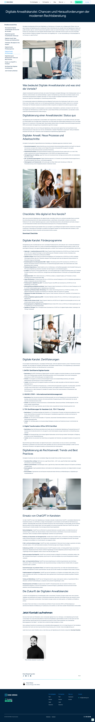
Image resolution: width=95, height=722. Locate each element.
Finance (50, 699)
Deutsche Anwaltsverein (47, 471)
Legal (50, 702)
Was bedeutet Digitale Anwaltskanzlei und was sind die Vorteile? (12, 29)
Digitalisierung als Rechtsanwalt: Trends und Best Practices (11, 57)
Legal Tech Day (51, 464)
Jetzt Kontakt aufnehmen (11, 70)
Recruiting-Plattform (39, 618)
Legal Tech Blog (64, 461)
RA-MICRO (52, 153)
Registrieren (78, 2)
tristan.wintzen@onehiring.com (67, 627)
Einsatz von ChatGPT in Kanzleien (10, 62)
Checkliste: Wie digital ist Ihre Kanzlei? (12, 43)
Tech (50, 696)
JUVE (56, 461)
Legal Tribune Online (49, 461)
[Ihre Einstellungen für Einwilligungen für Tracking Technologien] (93, 720)
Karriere (70, 699)
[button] (34, 2)
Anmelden (87, 2)
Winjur (53, 162)
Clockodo (58, 158)
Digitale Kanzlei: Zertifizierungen (9, 52)
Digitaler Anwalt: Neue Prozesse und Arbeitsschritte (12, 39)
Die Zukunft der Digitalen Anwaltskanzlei (11, 67)
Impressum (70, 696)
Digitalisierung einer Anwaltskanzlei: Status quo (11, 34)
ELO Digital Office (48, 148)
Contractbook (52, 155)
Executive (51, 704)
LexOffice (27, 160)
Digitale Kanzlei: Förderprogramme (9, 47)
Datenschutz (48, 716)
